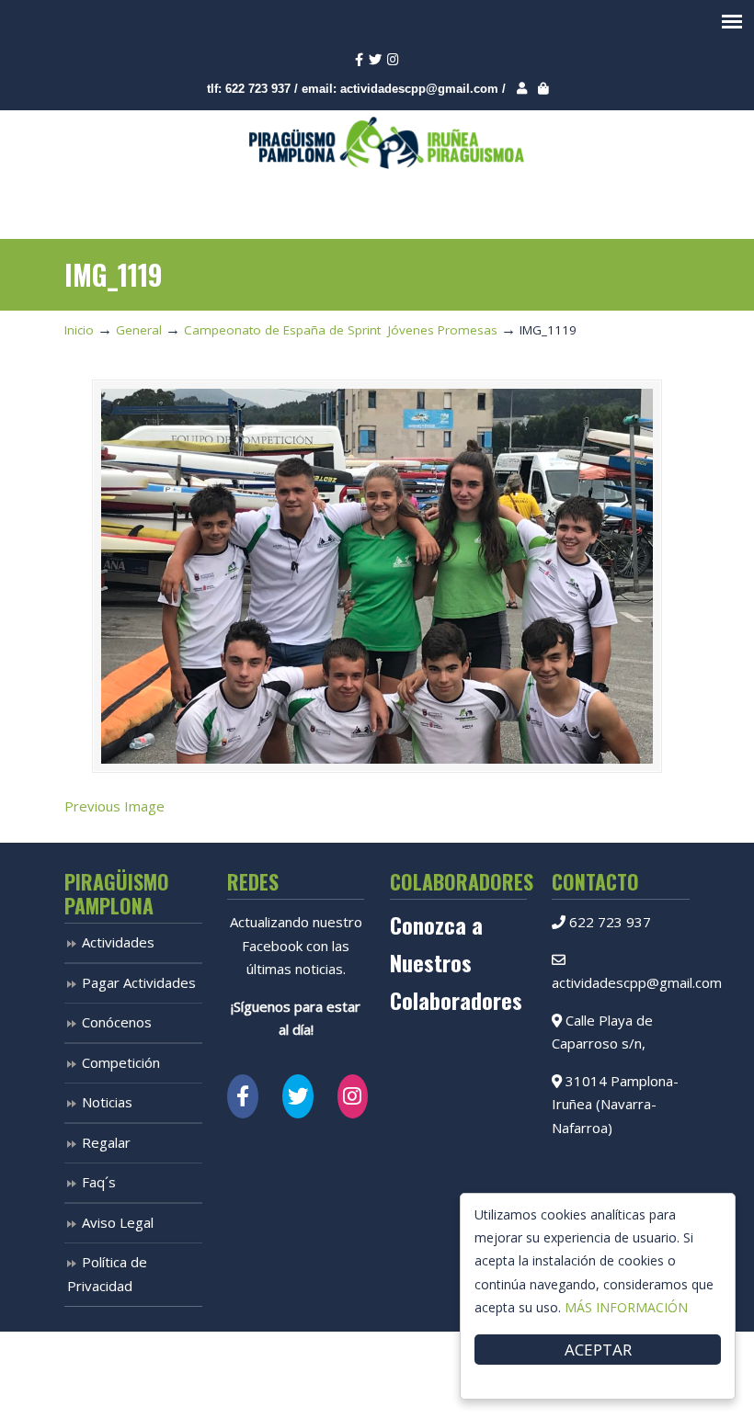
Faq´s (99, 1182)
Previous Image (114, 806)
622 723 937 (258, 89)
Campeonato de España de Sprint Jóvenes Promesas (340, 330)
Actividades (118, 942)
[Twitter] (375, 60)
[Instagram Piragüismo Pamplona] (353, 1096)
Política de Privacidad (107, 1274)
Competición (121, 1062)
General (139, 330)
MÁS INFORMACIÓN (626, 1307)
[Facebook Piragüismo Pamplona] (243, 1096)
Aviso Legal (118, 1222)
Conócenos (117, 1022)
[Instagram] (393, 60)
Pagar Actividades (139, 982)
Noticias (107, 1102)
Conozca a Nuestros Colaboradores (456, 962)
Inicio (79, 330)
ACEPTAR (598, 1349)
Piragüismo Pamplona (386, 143)
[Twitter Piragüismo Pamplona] (298, 1096)
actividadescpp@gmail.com (419, 89)
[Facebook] (359, 60)
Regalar (106, 1142)
